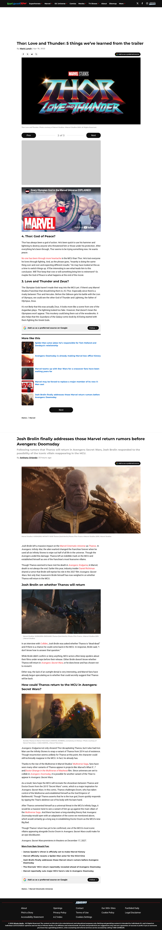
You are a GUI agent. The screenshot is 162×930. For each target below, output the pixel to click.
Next (93, 135)
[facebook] (142, 3)
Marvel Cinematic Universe (73, 546)
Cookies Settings (84, 917)
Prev (29, 135)
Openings (57, 908)
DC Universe (60, 4)
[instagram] (147, 3)
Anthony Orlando (28, 458)
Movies (81, 4)
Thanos (92, 546)
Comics (73, 4)
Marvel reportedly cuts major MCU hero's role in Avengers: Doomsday (58, 871)
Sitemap (113, 4)
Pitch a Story (27, 912)
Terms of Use (82, 912)
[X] (137, 3)
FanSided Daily (132, 908)
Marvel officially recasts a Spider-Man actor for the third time (54, 856)
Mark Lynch (26, 48)
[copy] (36, 54)
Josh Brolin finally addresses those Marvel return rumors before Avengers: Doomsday (61, 861)
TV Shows (93, 4)
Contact (79, 908)
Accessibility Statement (32, 917)
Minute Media (19, 923)
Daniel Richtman (87, 568)
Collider (44, 643)
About (104, 4)
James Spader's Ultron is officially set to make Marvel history (54, 852)
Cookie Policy (108, 912)
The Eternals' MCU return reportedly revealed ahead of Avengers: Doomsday (62, 867)
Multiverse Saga (80, 764)
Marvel (47, 4)
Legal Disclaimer (133, 912)
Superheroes (34, 4)
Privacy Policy (59, 912)
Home (24, 418)
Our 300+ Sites (108, 908)
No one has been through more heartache (41, 258)
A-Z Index (57, 917)
